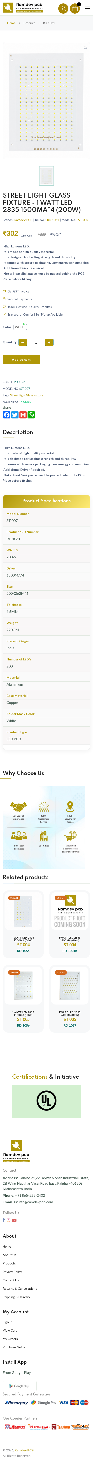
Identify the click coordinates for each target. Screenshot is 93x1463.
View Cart (10, 1330)
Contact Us (11, 1280)
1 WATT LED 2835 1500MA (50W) (23, 939)
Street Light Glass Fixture (26, 395)
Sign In (7, 1322)
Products (9, 1263)
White (20, 327)
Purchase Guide (14, 1347)
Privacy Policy (12, 1272)
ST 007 (83, 220)
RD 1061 (53, 220)
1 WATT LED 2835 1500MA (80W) (70, 1014)
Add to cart (21, 359)
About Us (9, 1255)
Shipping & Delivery (16, 1297)
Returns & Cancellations (20, 1288)
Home (11, 23)
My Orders (10, 1339)
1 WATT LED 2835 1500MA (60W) (70, 939)
